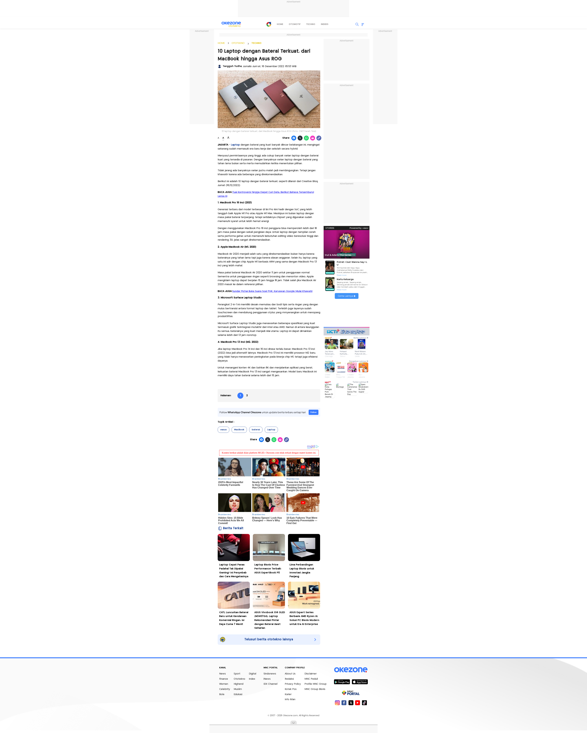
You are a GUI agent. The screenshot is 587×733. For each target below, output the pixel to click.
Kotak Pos (291, 689)
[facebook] (344, 702)
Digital (252, 674)
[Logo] (268, 24)
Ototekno (239, 679)
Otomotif (295, 24)
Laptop (235, 145)
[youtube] (357, 702)
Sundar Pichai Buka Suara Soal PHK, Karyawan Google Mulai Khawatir (272, 291)
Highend (238, 684)
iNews (267, 679)
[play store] (342, 682)
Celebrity (224, 689)
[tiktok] (364, 702)
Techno (310, 24)
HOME (221, 43)
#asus (223, 430)
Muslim (238, 689)
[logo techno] (231, 24)
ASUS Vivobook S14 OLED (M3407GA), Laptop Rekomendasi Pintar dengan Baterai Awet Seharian (269, 620)
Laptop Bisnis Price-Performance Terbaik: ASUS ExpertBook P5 (267, 569)
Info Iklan (290, 699)
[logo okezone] (350, 670)
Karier (288, 694)
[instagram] (337, 702)
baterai (256, 430)
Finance (223, 679)
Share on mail (312, 138)
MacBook (239, 430)
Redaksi (289, 679)
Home (280, 24)
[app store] (360, 682)
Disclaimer (311, 674)
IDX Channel (270, 684)
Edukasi (238, 694)
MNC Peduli (311, 679)
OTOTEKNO (238, 43)
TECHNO (256, 43)
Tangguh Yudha (232, 66)
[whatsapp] (306, 138)
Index (252, 679)
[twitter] (350, 702)
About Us (290, 674)
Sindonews (270, 674)
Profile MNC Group (316, 684)
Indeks (324, 24)
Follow (313, 412)
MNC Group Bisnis (315, 689)
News (222, 674)
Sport (237, 674)
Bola (221, 694)
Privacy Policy (293, 684)
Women (223, 684)
